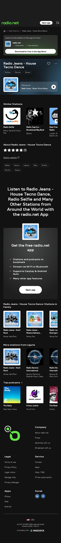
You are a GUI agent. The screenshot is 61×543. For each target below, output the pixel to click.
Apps (37, 467)
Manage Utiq (10, 477)
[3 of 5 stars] (13, 150)
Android (8, 507)
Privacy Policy (10, 467)
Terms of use (10, 462)
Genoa (16, 165)
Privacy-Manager (12, 482)
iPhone (7, 497)
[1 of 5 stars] (5, 150)
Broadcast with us (43, 448)
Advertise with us (42, 443)
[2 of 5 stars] (9, 150)
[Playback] (53, 87)
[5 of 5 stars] (21, 150)
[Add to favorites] (48, 63)
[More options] (56, 63)
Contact (38, 462)
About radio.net (42, 433)
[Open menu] (57, 22)
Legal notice (10, 472)
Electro (18, 72)
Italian (7, 165)
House (27, 72)
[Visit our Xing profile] (43, 496)
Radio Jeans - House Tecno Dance (35, 88)
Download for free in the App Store (30, 52)
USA (32, 520)
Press (37, 438)
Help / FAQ (39, 472)
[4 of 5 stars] (17, 150)
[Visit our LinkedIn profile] (37, 496)
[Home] (4, 31)
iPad (6, 502)
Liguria (26, 165)
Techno (7, 72)
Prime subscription (43, 477)
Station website (10, 158)
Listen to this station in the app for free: (23, 38)
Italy (35, 165)
